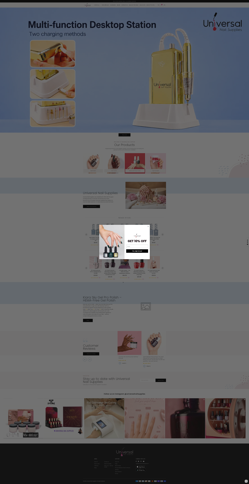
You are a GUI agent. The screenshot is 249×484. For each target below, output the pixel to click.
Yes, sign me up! (137, 251)
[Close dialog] (148, 226)
